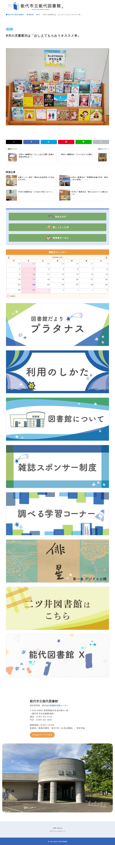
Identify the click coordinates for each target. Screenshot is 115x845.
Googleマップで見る (42, 735)
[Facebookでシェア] (31, 142)
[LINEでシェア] (83, 142)
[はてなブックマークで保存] (49, 142)
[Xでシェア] (14, 142)
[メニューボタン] (10, 6)
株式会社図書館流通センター (55, 705)
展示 (9, 29)
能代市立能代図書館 (60, 841)
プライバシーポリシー (57, 831)
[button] (101, 142)
